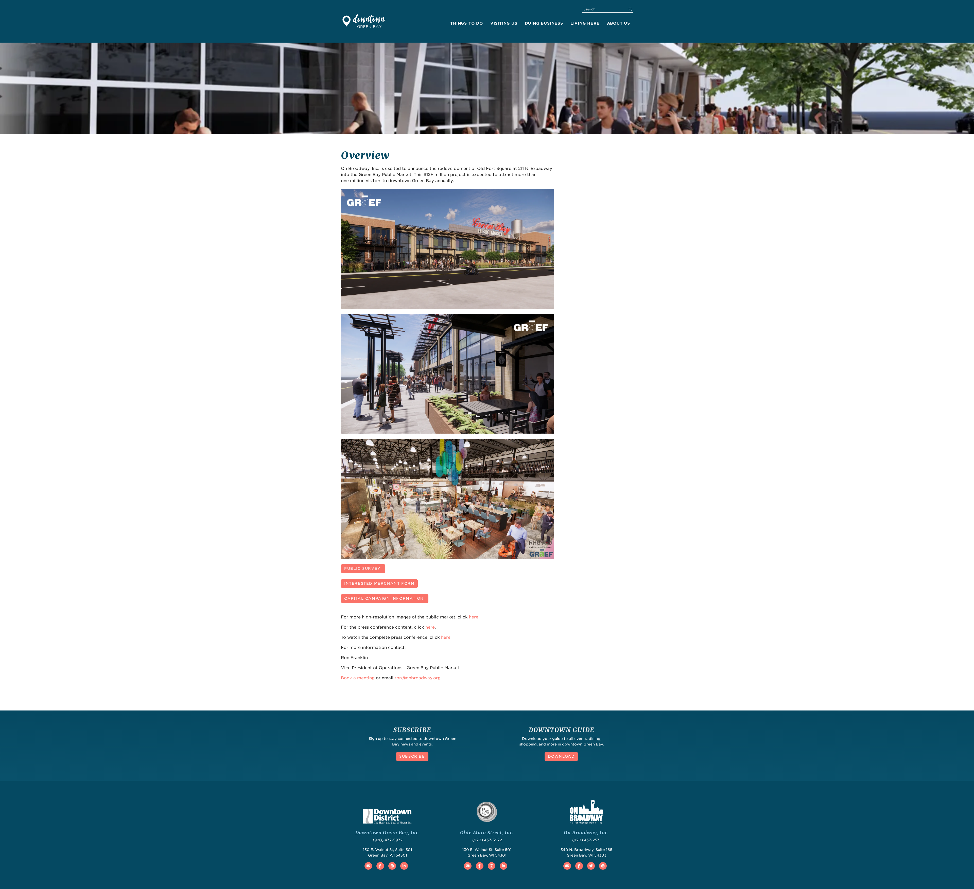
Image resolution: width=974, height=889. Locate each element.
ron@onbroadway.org (418, 677)
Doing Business (544, 23)
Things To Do (466, 23)
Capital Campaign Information (384, 598)
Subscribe (412, 756)
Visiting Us (503, 23)
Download (561, 756)
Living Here (585, 23)
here (473, 617)
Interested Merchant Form (379, 583)
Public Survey (363, 568)
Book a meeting (358, 677)
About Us (618, 23)
